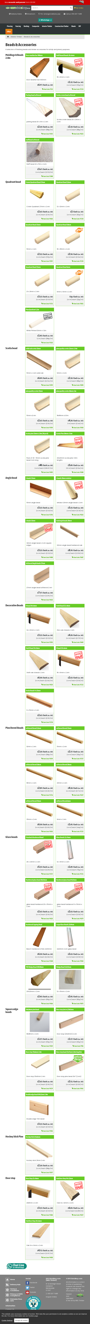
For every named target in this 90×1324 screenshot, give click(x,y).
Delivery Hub (15, 1284)
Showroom (31, 14)
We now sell (19, 2)
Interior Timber (16, 37)
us (46, 20)
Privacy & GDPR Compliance (16, 1295)
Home (12, 1279)
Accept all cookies (21, 1320)
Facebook (33, 1282)
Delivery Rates (16, 14)
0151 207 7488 (53, 1293)
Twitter (32, 1287)
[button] (79, 8)
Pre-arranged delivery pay (50, 14)
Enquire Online (51, 1297)
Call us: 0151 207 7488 (73, 14)
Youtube (32, 1292)
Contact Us (10, 1309)
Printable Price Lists (16, 1300)
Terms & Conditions (14, 1289)
